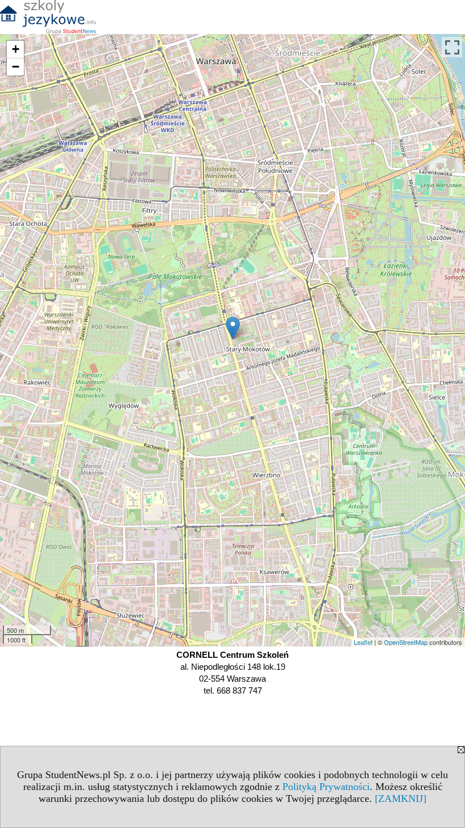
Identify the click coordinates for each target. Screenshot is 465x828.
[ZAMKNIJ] (400, 798)
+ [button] (15, 49)
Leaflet (363, 642)
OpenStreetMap (406, 642)
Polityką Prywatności (326, 786)
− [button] (15, 67)
